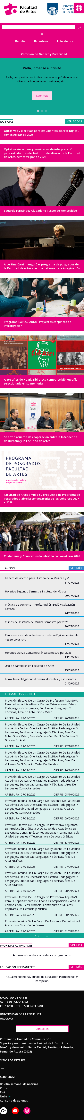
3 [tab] (46, 111)
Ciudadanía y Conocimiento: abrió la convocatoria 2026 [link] (42, 556)
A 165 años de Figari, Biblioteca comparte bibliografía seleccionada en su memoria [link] (41, 381)
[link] (79, 8)
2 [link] (38, 936)
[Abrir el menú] (42, 33)
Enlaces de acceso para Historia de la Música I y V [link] (37, 578)
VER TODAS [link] (74, 121)
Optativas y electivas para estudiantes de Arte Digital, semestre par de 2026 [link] (41, 133)
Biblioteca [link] (41, 41)
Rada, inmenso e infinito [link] (42, 68)
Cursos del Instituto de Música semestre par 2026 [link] (36, 622)
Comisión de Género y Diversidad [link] (44, 54)
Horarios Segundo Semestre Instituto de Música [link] (35, 591)
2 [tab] (42, 111)
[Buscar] (80, 27)
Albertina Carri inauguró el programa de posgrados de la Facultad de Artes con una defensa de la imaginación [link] (42, 266)
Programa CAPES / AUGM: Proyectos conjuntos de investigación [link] (37, 324)
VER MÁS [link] (76, 568)
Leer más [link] (42, 96)
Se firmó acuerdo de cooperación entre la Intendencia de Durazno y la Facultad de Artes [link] (40, 439)
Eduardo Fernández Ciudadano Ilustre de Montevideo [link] (40, 210)
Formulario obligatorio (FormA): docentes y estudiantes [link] (40, 679)
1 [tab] (38, 111)
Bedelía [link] (20, 41)
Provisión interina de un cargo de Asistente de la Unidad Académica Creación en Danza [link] (42, 923)
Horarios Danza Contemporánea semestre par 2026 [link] (38, 652)
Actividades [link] (65, 41)
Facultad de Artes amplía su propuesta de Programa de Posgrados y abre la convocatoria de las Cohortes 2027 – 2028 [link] (42, 498)
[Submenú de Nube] (9, 1096)
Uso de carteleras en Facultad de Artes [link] (30, 666)
